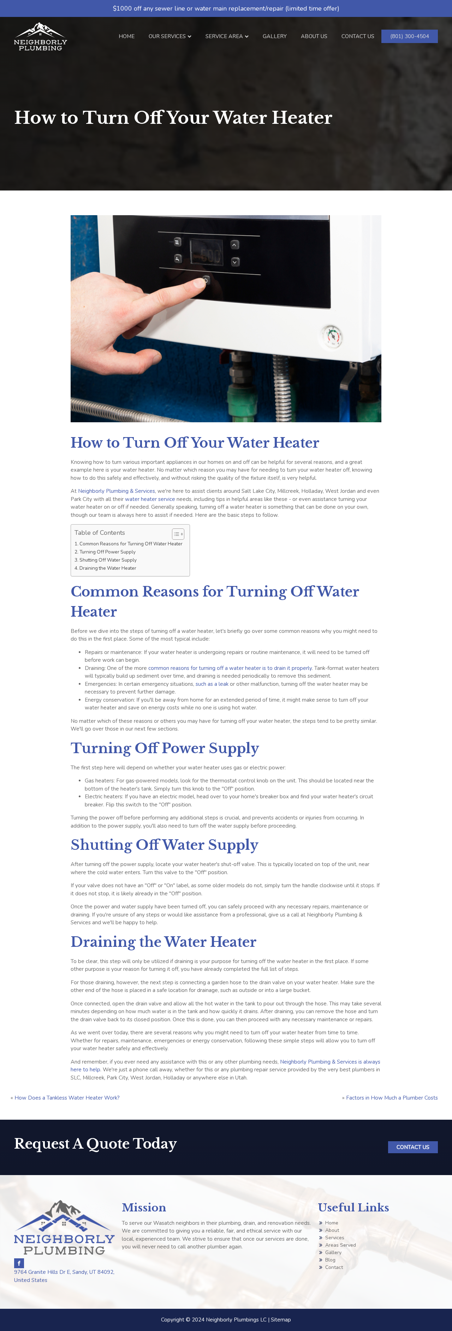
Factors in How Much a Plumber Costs (392, 1097)
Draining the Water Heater (107, 568)
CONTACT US (413, 1147)
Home (127, 36)
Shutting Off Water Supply (108, 560)
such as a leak (212, 684)
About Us (314, 36)
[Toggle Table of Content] (175, 534)
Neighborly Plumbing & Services (116, 491)
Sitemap (281, 1319)
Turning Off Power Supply (107, 552)
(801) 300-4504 (409, 36)
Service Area (224, 36)
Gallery (275, 36)
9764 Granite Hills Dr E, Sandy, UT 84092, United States (64, 1276)
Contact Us (357, 36)
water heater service (150, 499)
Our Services (167, 36)
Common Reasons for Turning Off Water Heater (131, 543)
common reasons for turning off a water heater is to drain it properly (230, 668)
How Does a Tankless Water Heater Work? (67, 1097)
